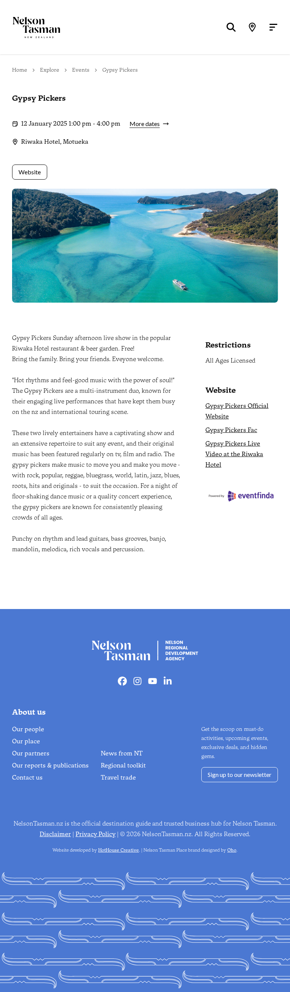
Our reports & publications (50, 765)
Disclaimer (55, 834)
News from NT (122, 753)
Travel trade (118, 777)
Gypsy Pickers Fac (231, 430)
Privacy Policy (96, 834)
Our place (26, 741)
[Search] (231, 27)
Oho (231, 850)
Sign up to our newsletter (239, 774)
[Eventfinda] (241, 496)
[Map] (252, 27)
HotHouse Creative (118, 850)
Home (19, 70)
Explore (49, 70)
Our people (28, 729)
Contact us (27, 777)
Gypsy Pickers (120, 70)
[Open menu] (273, 27)
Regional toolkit (123, 765)
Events (80, 70)
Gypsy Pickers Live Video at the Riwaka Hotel (234, 454)
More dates (145, 123)
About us (29, 712)
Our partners (30, 753)
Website (30, 171)
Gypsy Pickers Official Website (236, 411)
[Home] (30, 27)
